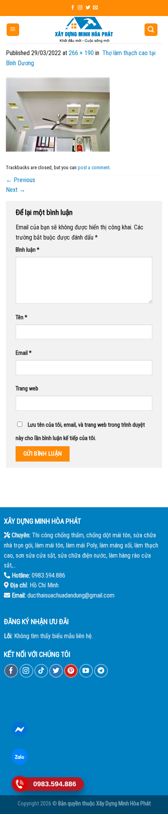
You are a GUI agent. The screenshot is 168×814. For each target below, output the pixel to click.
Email (24, 353)
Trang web (27, 388)
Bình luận (27, 250)
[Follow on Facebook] (72, 8)
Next (15, 189)
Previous (20, 180)
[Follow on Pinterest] (71, 671)
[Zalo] (20, 757)
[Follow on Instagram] (80, 8)
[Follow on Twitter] (88, 8)
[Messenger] (20, 729)
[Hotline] (20, 784)
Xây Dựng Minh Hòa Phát (123, 803)
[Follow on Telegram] (101, 671)
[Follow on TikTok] (41, 671)
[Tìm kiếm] (151, 29)
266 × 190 (81, 53)
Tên (21, 317)
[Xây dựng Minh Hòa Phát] (84, 29)
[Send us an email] (95, 8)
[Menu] (13, 29)
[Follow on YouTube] (86, 671)
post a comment (93, 167)
